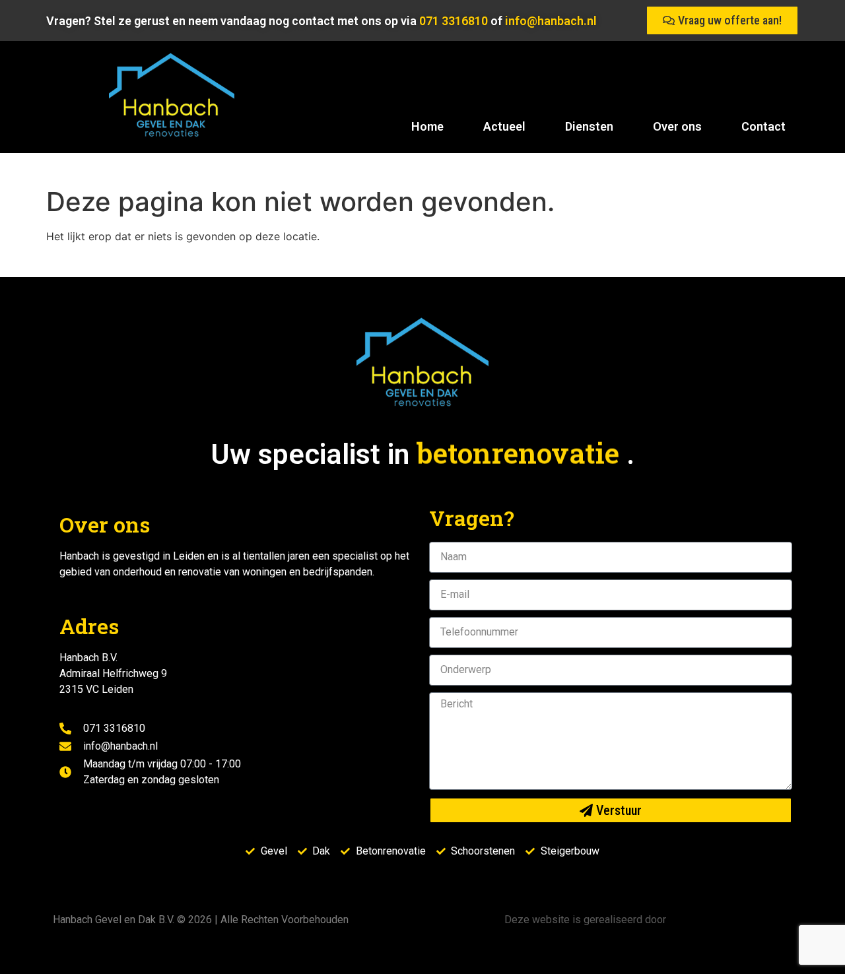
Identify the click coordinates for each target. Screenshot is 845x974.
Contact (763, 126)
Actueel (504, 126)
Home (427, 126)
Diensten (589, 126)
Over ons (677, 126)
